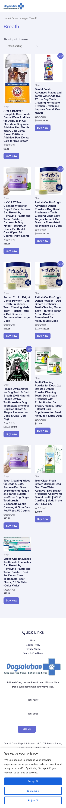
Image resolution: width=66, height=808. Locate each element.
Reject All (33, 800)
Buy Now (11, 156)
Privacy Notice (33, 649)
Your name (33, 699)
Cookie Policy (33, 644)
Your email (33, 713)
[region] (33, 778)
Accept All (33, 781)
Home (7, 18)
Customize (33, 790)
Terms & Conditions (33, 653)
